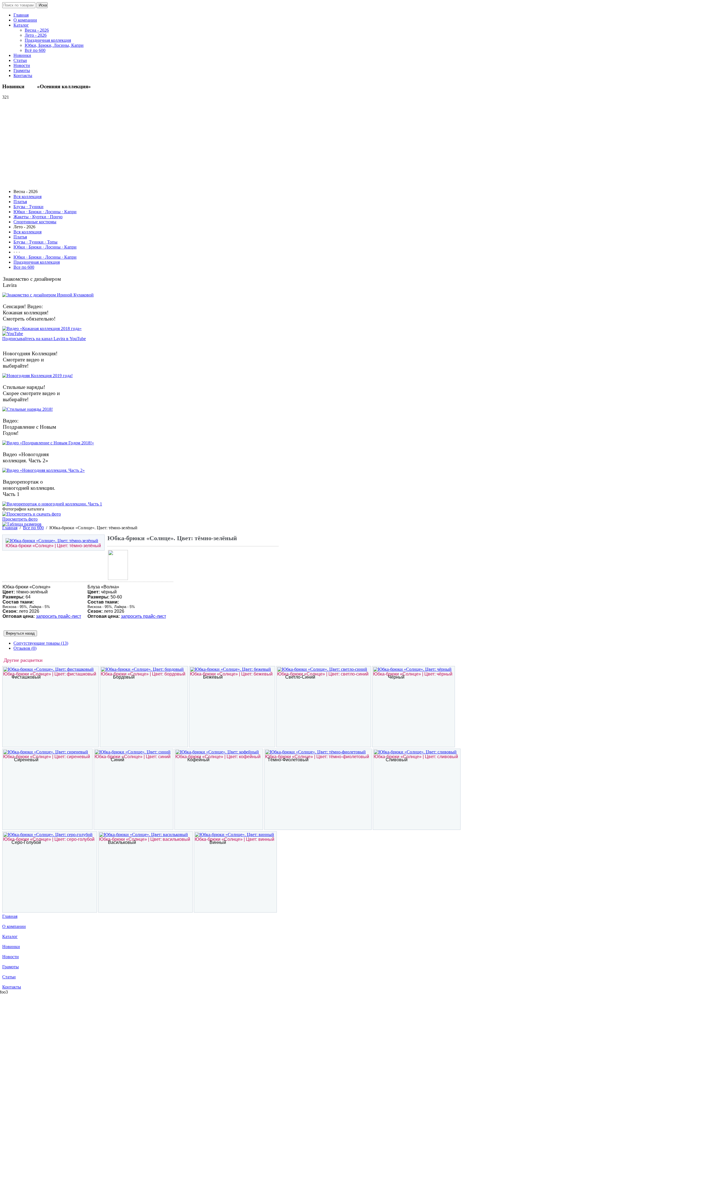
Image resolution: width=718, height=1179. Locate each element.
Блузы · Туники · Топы (35, 242)
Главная (21, 15)
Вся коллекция (27, 196)
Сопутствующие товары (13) (40, 643)
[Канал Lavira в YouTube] (12, 333)
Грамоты (21, 70)
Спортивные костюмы (34, 221)
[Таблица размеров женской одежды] (22, 524)
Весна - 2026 (37, 30)
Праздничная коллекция (48, 40)
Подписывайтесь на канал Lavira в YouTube (44, 338)
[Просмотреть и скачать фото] (31, 514)
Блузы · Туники (28, 206)
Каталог (21, 25)
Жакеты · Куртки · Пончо (38, 216)
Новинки (22, 55)
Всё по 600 (35, 50)
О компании (25, 20)
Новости (21, 65)
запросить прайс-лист (58, 616)
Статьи (20, 60)
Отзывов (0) (24, 648)
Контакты (22, 75)
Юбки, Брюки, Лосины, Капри (54, 45)
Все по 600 (23, 267)
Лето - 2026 (36, 35)
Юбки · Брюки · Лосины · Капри (45, 211)
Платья (20, 201)
